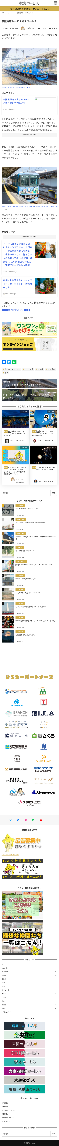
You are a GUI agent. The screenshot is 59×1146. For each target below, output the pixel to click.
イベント (43, 28)
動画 (3, 986)
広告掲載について (8, 1117)
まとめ (4, 979)
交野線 (40, 369)
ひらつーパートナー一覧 (10, 854)
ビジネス (5, 997)
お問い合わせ (6, 1012)
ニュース (54, 28)
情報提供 (5, 1103)
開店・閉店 (5, 971)
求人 (3, 1001)
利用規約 (5, 1106)
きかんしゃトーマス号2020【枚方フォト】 (16, 87)
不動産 (4, 1005)
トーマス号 (28, 369)
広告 (3, 1008)
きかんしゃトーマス (12, 369)
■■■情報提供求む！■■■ (16, 309)
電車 (6, 372)
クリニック (5, 990)
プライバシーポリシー (9, 1110)
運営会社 (5, 1114)
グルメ (4, 975)
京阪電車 (51, 369)
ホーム (4, 964)
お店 (3, 982)
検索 (53, 493)
